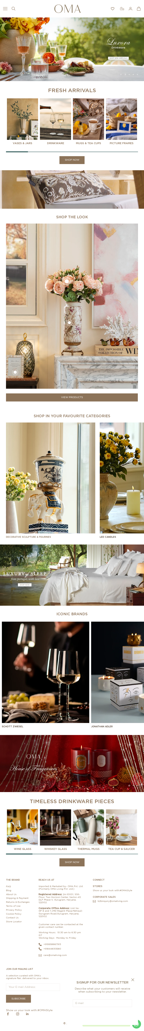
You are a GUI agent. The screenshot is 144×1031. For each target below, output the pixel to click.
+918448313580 (52, 949)
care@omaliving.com (55, 955)
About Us (11, 894)
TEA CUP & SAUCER (121, 848)
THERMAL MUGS (88, 848)
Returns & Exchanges (18, 902)
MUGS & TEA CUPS (88, 143)
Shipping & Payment (17, 898)
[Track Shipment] (122, 8)
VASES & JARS (22, 143)
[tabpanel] (22, 121)
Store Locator (14, 921)
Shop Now (72, 160)
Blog (8, 890)
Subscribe (102, 1015)
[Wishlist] (113, 9)
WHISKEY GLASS (55, 848)
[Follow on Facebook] (8, 1014)
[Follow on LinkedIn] (27, 1014)
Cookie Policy (13, 914)
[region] (72, 49)
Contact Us (12, 918)
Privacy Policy (14, 910)
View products (72, 397)
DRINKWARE (55, 143)
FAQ (8, 886)
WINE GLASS (22, 848)
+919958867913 (52, 944)
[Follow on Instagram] (18, 1014)
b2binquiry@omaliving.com (113, 901)
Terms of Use (13, 906)
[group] (72, 49)
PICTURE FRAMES (122, 143)
